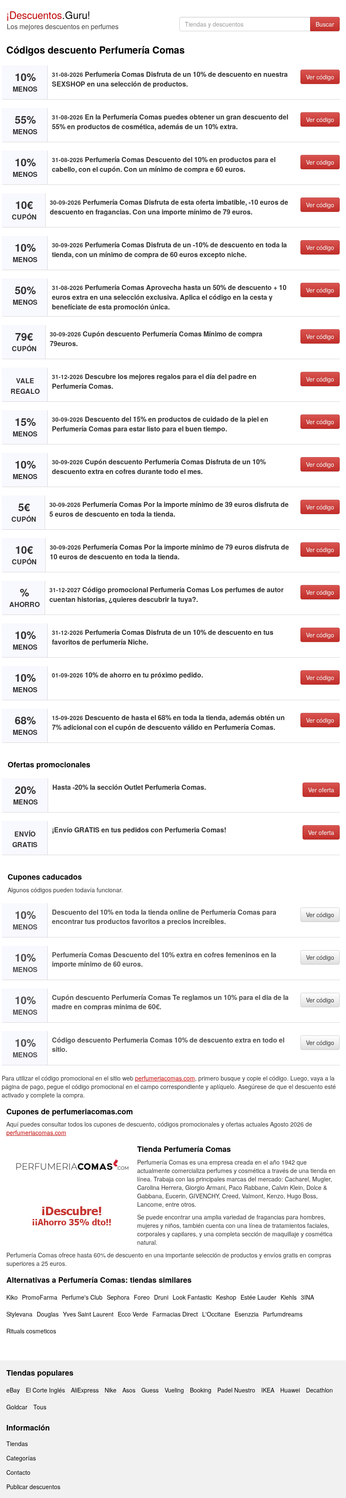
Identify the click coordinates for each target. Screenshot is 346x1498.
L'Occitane (216, 1314)
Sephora (118, 1297)
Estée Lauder (258, 1297)
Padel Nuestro (236, 1390)
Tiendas (17, 1443)
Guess (150, 1390)
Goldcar (16, 1407)
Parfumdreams (283, 1314)
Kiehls (289, 1297)
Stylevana (19, 1314)
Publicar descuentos (33, 1486)
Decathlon (319, 1390)
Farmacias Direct (175, 1314)
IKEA (267, 1390)
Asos (128, 1390)
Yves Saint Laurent (88, 1314)
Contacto (18, 1472)
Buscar (325, 24)
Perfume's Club (82, 1297)
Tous (39, 1407)
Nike (110, 1390)
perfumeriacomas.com (165, 1078)
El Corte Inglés (45, 1390)
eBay (13, 1390)
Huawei (290, 1390)
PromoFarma (39, 1297)
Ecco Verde (133, 1314)
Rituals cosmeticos (31, 1331)
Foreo (142, 1297)
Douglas (48, 1314)
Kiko (12, 1297)
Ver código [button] (320, 77)
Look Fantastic (192, 1297)
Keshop (226, 1297)
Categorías (21, 1458)
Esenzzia (247, 1314)
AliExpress (85, 1390)
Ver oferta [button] (321, 790)
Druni (161, 1297)
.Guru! (48, 14)
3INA (307, 1297)
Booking (200, 1390)
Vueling (174, 1390)
